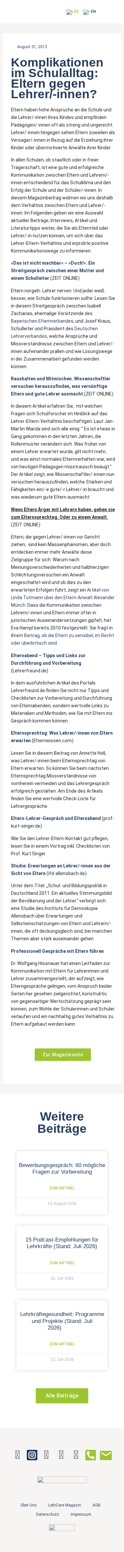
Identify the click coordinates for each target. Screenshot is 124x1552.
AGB (97, 1505)
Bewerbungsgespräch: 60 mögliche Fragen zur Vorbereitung (62, 1168)
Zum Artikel (62, 1188)
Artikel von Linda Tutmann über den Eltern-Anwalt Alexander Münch (63, 597)
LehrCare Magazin (64, 1505)
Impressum (81, 1514)
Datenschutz (47, 1514)
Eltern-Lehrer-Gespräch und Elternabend (56, 818)
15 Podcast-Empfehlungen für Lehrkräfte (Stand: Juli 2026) (62, 1243)
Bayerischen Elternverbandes (42, 321)
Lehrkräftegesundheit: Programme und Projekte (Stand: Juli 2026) (62, 1321)
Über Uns (29, 1505)
